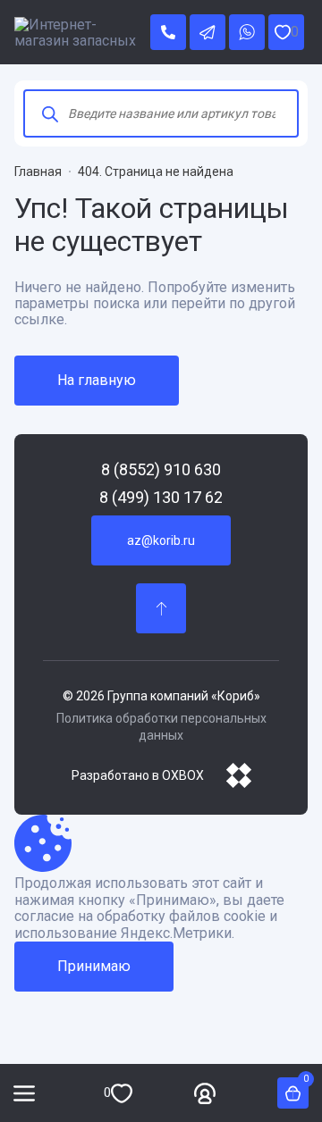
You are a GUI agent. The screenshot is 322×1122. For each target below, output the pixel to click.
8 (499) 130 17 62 (161, 498)
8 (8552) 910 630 (161, 470)
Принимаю (94, 966)
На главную (96, 380)
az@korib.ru (161, 540)
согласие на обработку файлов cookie (140, 916)
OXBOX (183, 775)
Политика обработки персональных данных (161, 727)
